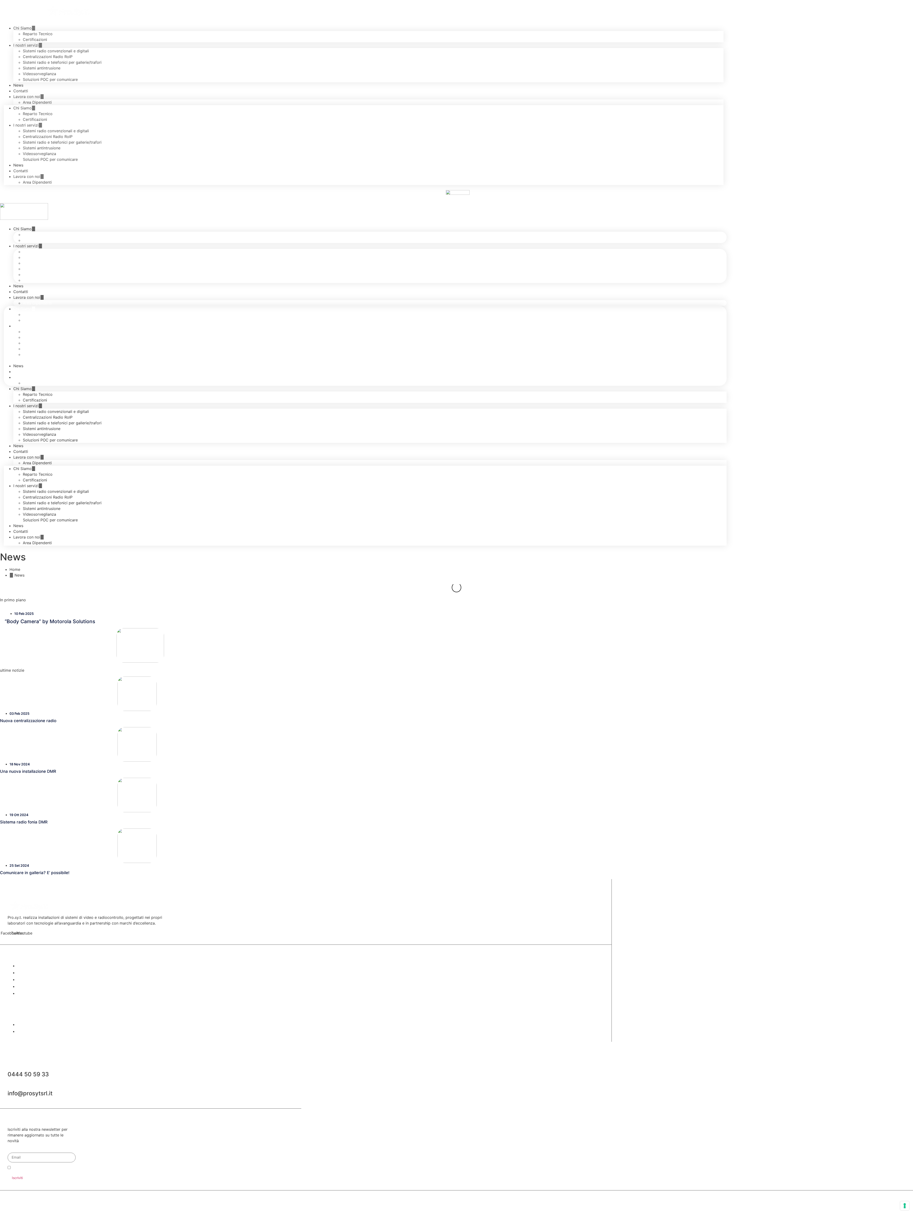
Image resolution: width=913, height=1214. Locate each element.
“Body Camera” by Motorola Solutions (50, 979)
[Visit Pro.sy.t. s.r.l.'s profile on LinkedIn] (313, 585)
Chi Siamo (22, 228)
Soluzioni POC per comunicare (50, 79)
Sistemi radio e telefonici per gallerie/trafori (62, 62)
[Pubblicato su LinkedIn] (370, 585)
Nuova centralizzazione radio (28, 1078)
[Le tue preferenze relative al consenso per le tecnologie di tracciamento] (904, 1205)
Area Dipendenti (37, 102)
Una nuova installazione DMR (28, 1129)
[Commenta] (319, 690)
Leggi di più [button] (317, 607)
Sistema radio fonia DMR (24, 1179)
